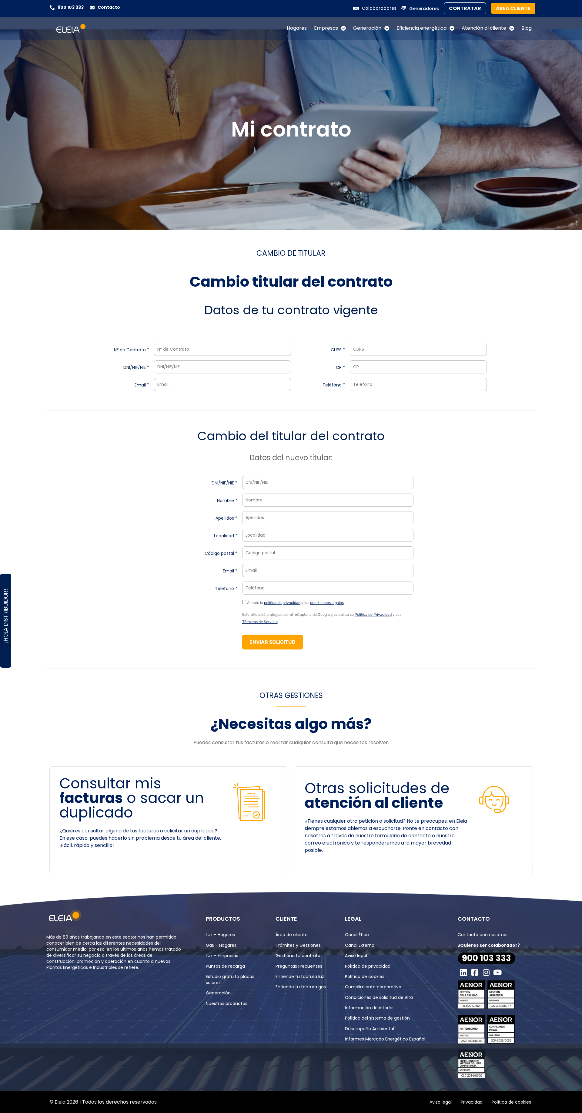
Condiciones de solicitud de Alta (379, 997)
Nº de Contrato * (131, 350)
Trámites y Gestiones (298, 945)
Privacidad (472, 1102)
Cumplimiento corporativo (373, 987)
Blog (526, 28)
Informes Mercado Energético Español (385, 1039)
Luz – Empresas (222, 956)
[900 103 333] (52, 7)
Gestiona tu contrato (298, 956)
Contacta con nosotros (482, 935)
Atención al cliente (484, 28)
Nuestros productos (226, 1003)
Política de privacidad (367, 966)
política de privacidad (282, 602)
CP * (340, 367)
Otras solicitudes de (377, 795)
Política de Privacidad (373, 614)
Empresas (326, 28)
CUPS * (338, 350)
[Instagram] (486, 972)
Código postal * (221, 553)
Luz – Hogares (220, 935)
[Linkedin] (463, 972)
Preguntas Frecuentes (299, 966)
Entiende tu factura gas (301, 987)
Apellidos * (226, 518)
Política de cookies (364, 976)
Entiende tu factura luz (300, 976)
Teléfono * (334, 385)
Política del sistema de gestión (377, 1018)
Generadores (424, 8)
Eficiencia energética (421, 28)
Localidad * (225, 536)
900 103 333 (71, 7)
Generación (367, 28)
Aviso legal (356, 956)
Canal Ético (357, 935)
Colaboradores (379, 8)
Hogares (297, 28)
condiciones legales (327, 602)
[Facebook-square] (475, 972)
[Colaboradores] (356, 8)
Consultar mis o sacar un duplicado (131, 798)
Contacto (109, 7)
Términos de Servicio (260, 621)
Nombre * (227, 500)
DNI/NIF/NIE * (136, 367)
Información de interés (369, 1008)
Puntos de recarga (225, 966)
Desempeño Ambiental (369, 1029)
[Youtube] (497, 972)
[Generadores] (403, 8)
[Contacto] (92, 7)
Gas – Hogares (221, 945)
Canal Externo (359, 945)
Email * (142, 385)
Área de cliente (292, 935)
